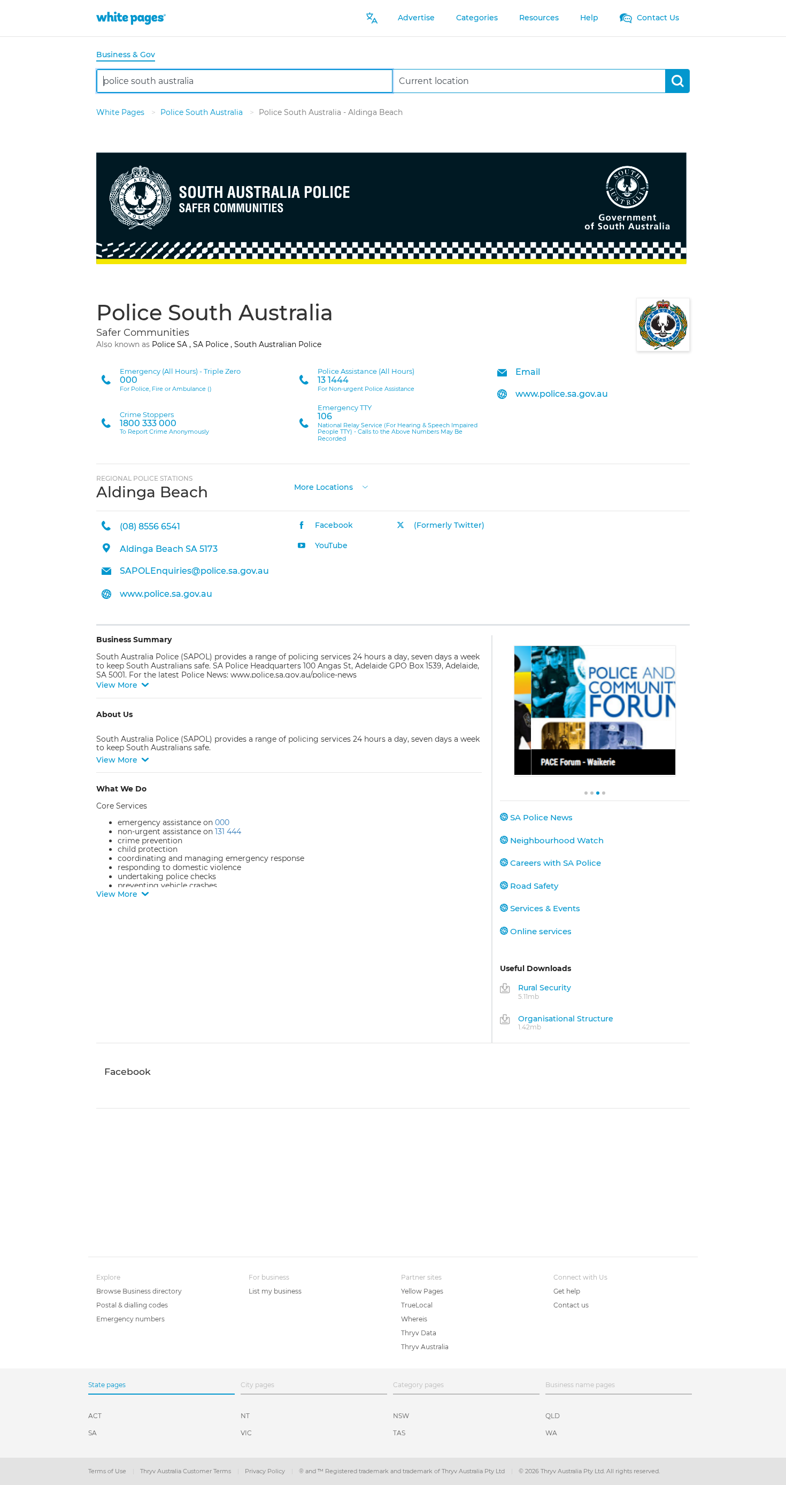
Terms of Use (108, 1471)
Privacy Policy (266, 1471)
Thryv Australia (425, 1347)
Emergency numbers (130, 1319)
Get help (566, 1291)
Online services (540, 931)
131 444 (228, 831)
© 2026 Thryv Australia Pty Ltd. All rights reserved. (589, 1471)
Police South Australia (202, 112)
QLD (552, 1416)
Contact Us (657, 17)
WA (551, 1433)
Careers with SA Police (554, 863)
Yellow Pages (422, 1291)
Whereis (414, 1319)
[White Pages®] (131, 18)
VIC (246, 1433)
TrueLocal (417, 1305)
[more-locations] (365, 485)
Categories (477, 17)
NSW (401, 1416)
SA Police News (540, 817)
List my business (275, 1291)
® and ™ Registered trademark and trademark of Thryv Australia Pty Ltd (402, 1471)
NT (245, 1416)
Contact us (571, 1305)
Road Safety (533, 886)
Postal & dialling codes (132, 1305)
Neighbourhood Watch (556, 840)
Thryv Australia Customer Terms (186, 1471)
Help (589, 17)
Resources (539, 17)
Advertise (416, 17)
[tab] (130, 55)
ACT (95, 1416)
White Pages (121, 112)
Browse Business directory (139, 1291)
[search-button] (677, 81)
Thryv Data (418, 1333)
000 (222, 822)
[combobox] (244, 81)
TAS (399, 1433)
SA (92, 1433)
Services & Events (544, 908)
